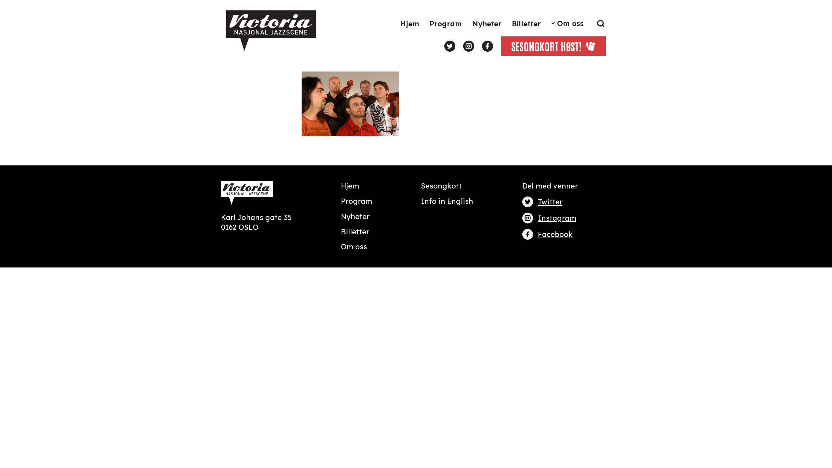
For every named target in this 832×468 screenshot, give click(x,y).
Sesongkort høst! (546, 46)
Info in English (447, 201)
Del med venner (550, 185)
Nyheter (486, 23)
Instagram (557, 218)
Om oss (570, 23)
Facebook (555, 234)
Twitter (550, 201)
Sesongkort (441, 185)
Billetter (526, 23)
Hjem (409, 23)
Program (446, 23)
